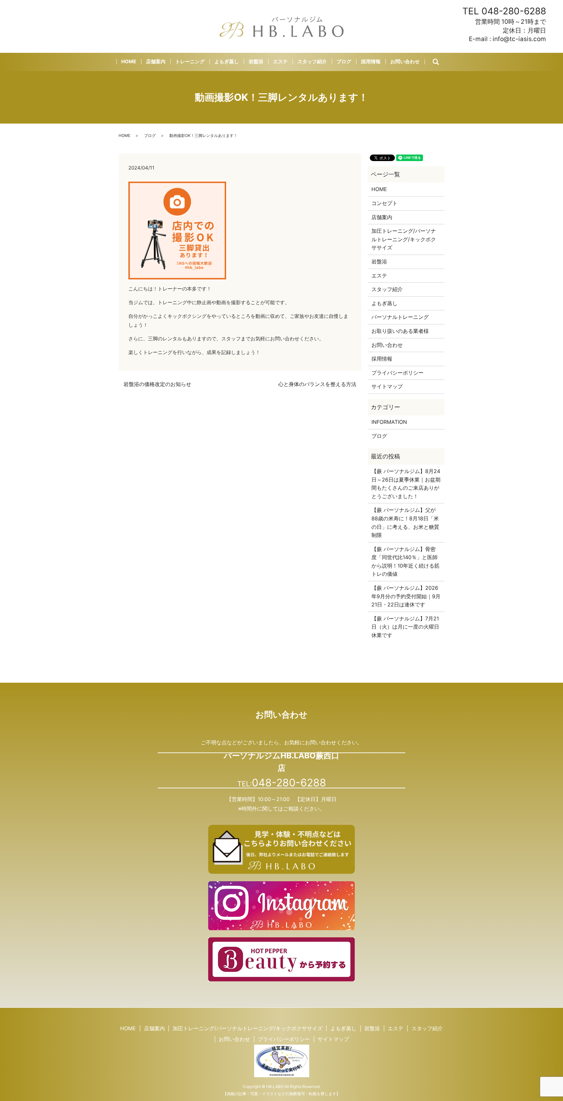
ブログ (344, 61)
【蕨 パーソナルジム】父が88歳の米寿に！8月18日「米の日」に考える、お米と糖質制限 (405, 522)
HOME (128, 61)
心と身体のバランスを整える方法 (317, 384)
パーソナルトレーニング (400, 317)
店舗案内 (156, 61)
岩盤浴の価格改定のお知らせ (157, 384)
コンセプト (384, 203)
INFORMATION (389, 422)
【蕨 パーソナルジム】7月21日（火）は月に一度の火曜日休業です (405, 626)
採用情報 (371, 61)
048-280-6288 (514, 11)
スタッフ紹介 (312, 61)
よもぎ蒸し (226, 61)
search (441, 62)
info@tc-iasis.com (519, 39)
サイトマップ (387, 386)
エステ (280, 61)
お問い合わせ (405, 61)
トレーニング (190, 61)
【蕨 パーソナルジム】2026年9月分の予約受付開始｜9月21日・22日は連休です (405, 596)
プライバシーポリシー (397, 372)
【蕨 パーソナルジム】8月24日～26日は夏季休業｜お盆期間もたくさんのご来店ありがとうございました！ (405, 483)
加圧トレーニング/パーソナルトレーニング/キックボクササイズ (403, 239)
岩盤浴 (256, 61)
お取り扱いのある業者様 (400, 331)
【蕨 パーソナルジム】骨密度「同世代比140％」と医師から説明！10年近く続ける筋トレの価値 (405, 561)
